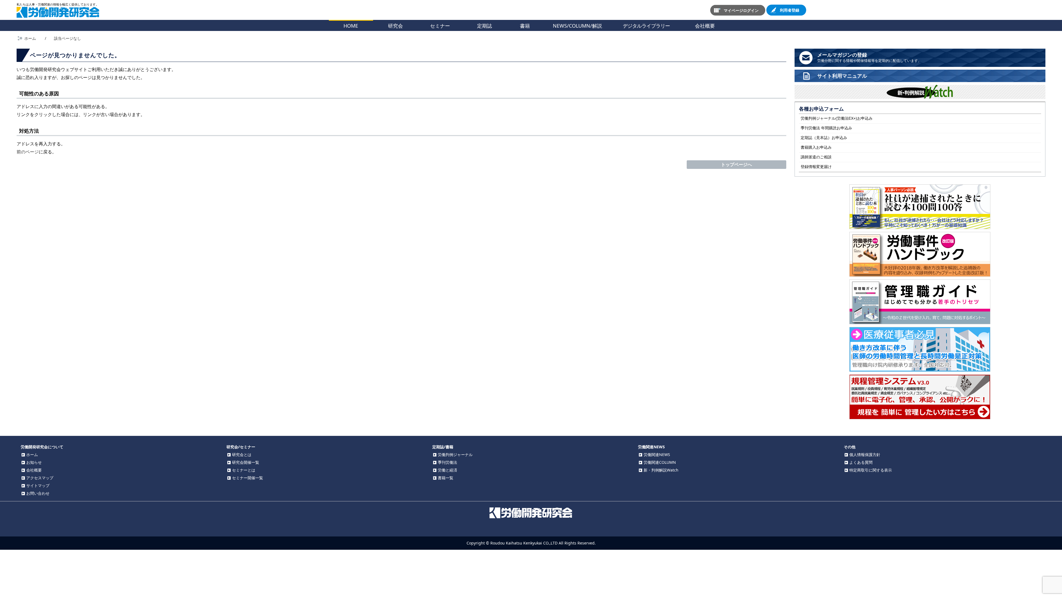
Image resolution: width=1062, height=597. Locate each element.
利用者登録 (789, 10)
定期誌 (484, 25)
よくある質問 (861, 462)
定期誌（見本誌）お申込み (824, 137)
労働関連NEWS (657, 454)
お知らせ (34, 462)
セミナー (440, 25)
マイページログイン (741, 10)
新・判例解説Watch (661, 470)
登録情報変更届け (816, 166)
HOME (350, 25)
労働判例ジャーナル (455, 454)
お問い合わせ (38, 493)
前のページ (28, 152)
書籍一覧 (445, 477)
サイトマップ (38, 485)
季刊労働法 (447, 462)
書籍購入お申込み (816, 147)
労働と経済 (447, 470)
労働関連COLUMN (660, 462)
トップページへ (736, 164)
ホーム (32, 454)
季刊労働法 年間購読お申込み (826, 128)
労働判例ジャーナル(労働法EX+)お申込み (837, 118)
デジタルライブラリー (646, 25)
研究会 (395, 25)
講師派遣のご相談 (816, 157)
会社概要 (705, 25)
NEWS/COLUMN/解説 (577, 25)
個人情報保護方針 (864, 454)
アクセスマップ (39, 477)
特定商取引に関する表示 (870, 470)
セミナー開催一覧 (247, 477)
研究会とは (241, 454)
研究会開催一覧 (245, 462)
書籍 (525, 25)
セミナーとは (243, 470)
